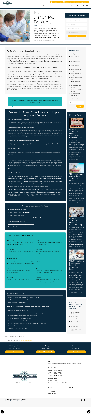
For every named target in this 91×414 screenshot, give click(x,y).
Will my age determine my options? (16, 221)
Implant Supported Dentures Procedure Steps (76, 221)
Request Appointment (45, 351)
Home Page (34, 300)
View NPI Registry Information (39, 323)
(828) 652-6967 (47, 37)
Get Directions (14, 351)
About (39, 5)
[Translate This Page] (88, 411)
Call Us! (82, 2)
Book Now (69, 2)
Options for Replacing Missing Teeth (76, 70)
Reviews (79, 5)
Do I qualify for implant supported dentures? (19, 212)
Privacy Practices (17, 400)
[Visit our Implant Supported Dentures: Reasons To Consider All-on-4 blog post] (76, 127)
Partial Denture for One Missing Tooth (76, 74)
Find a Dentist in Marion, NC (77, 99)
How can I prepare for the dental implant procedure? (21, 224)
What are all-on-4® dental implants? (16, 227)
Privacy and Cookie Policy (9, 400)
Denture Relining (74, 316)
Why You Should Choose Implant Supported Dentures (76, 177)
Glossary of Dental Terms (30, 297)
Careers (73, 5)
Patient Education (65, 5)
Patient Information (47, 5)
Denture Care (74, 59)
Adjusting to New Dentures (77, 54)
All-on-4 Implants (75, 56)
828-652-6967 (14, 89)
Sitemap (22, 400)
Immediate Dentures (75, 318)
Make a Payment (57, 2)
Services (57, 5)
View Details (19, 325)
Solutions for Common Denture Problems (76, 82)
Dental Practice (74, 326)
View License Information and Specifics (19, 320)
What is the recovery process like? (16, 215)
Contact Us (85, 5)
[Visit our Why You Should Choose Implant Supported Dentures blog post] (76, 172)
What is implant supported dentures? (17, 209)
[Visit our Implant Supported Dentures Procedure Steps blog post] (76, 216)
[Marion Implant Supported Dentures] (15, 42)
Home (34, 5)
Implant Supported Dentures (17, 336)
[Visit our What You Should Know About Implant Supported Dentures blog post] (76, 259)
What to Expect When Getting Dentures (75, 94)
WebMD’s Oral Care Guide (18, 302)
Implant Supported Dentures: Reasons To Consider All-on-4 (76, 133)
